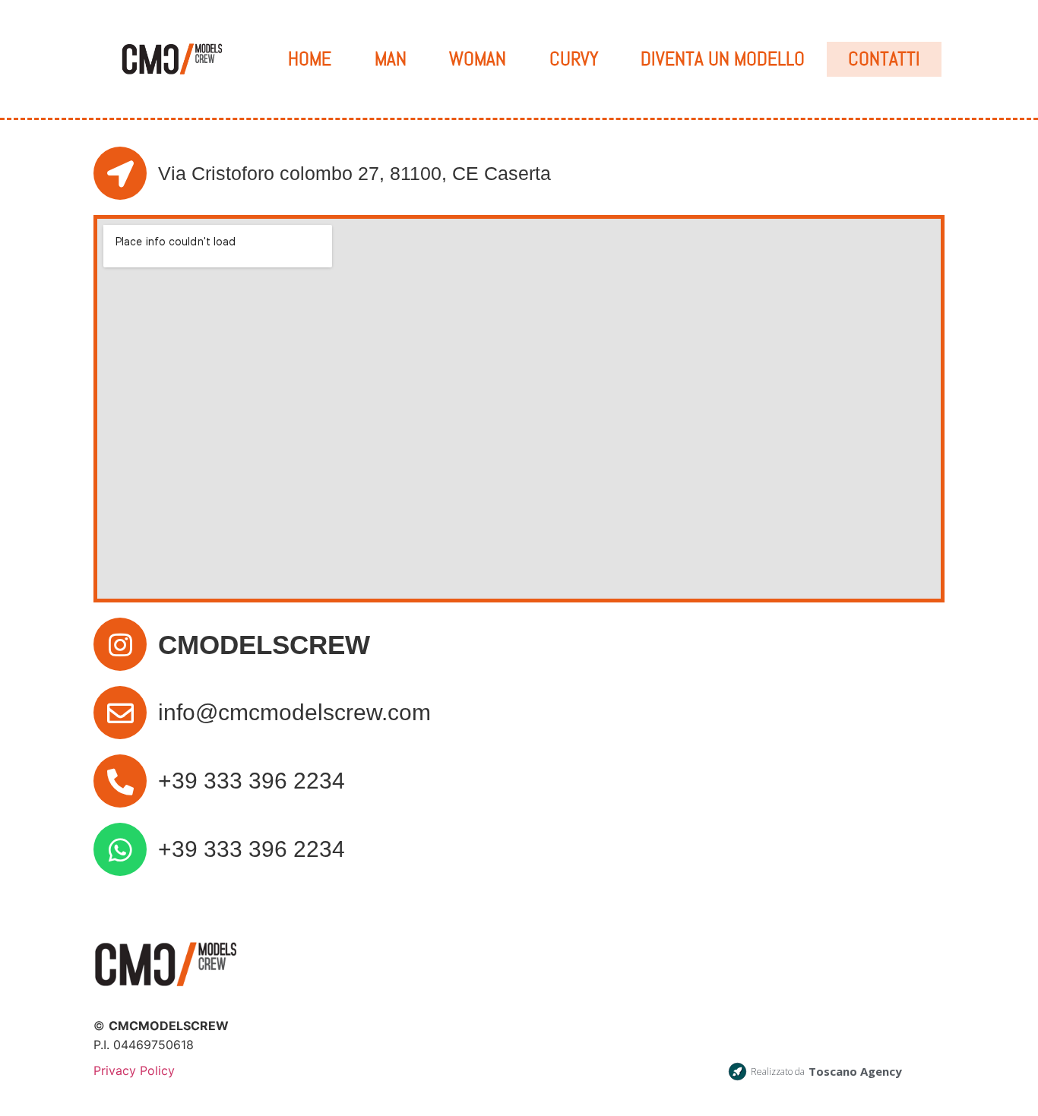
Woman (477, 59)
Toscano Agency (855, 1071)
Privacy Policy (134, 1070)
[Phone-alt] (120, 781)
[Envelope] (120, 712)
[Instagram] (120, 644)
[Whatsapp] (120, 849)
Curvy (573, 59)
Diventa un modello (723, 59)
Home (309, 59)
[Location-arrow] (120, 173)
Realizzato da (778, 1071)
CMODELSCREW (264, 644)
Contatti (884, 59)
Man (391, 59)
